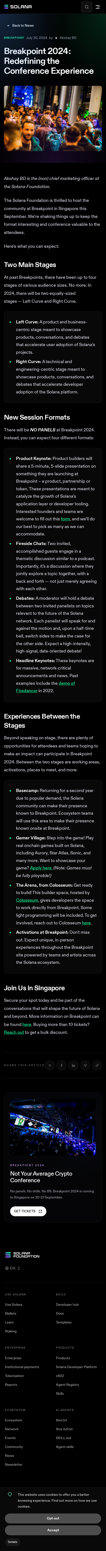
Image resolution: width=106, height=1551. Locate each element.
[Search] (86, 6)
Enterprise (13, 1358)
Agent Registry (67, 1385)
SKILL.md (63, 1438)
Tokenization (14, 1376)
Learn (9, 1322)
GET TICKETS (24, 1211)
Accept (53, 1530)
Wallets (10, 1313)
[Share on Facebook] (62, 1065)
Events (10, 1438)
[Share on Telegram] (85, 1065)
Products (63, 1358)
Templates (64, 1322)
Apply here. (41, 868)
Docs (60, 1313)
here (86, 923)
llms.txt (61, 1420)
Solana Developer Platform (76, 1367)
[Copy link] (97, 1065)
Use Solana (13, 1305)
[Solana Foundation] (53, 1255)
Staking (11, 1331)
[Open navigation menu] (97, 6)
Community (14, 1447)
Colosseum (27, 900)
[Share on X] (50, 1065)
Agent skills (65, 1447)
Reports (11, 1385)
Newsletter (13, 1465)
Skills (60, 1394)
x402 (60, 1376)
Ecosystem (13, 1420)
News (9, 1456)
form (65, 519)
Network (11, 1429)
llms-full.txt (64, 1429)
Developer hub (67, 1305)
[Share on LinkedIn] (73, 1065)
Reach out (14, 1032)
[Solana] (18, 6)
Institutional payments (22, 1367)
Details (12, 1542)
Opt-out (53, 1518)
